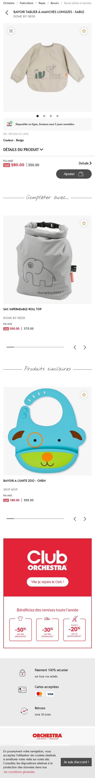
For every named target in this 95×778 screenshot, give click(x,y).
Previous (74, 347)
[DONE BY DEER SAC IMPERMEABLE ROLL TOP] (47, 260)
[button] (84, 31)
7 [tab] (53, 518)
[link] (47, 322)
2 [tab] (17, 518)
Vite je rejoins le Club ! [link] (47, 582)
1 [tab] (10, 518)
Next (84, 347)
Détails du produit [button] (21, 149)
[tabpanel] (47, 67)
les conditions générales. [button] (19, 772)
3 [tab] (24, 518)
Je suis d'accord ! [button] (76, 762)
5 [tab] (39, 518)
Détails (84, 163)
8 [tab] (60, 518)
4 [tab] (32, 518)
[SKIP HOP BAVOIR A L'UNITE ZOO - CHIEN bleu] (47, 431)
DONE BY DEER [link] (24, 16)
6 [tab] (46, 518)
